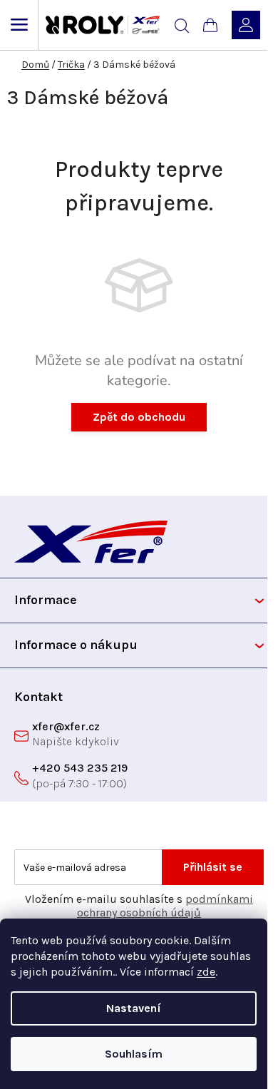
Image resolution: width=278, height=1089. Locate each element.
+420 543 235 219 (80, 767)
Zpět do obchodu (139, 417)
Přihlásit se (212, 867)
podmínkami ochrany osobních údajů (165, 905)
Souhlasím (134, 1053)
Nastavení (133, 1008)
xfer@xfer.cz (66, 726)
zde (206, 971)
